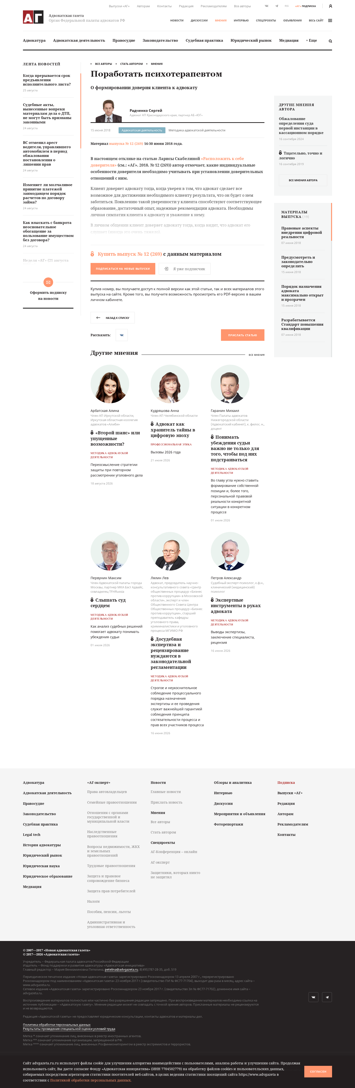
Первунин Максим (106, 578)
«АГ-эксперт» (98, 782)
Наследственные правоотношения (102, 833)
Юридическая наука (41, 866)
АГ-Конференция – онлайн (174, 851)
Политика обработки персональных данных (57, 1024)
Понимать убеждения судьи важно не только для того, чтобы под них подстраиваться (235, 448)
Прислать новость (166, 802)
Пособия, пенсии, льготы (109, 911)
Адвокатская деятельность (79, 40)
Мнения (221, 20)
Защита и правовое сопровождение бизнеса (108, 878)
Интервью (241, 20)
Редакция (186, 6)
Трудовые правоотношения (111, 865)
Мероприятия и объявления (239, 814)
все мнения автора (303, 180)
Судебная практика (204, 40)
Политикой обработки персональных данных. (91, 1080)
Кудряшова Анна (165, 410)
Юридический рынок (251, 40)
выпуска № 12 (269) (126, 143)
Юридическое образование (47, 876)
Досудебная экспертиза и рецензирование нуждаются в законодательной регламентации (171, 653)
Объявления (292, 20)
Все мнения (256, 354)
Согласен (318, 1071)
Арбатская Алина (105, 410)
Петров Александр (226, 578)
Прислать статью (242, 335)
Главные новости (166, 791)
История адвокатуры (42, 845)
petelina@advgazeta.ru (121, 969)
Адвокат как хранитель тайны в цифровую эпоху (173, 429)
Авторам (143, 6)
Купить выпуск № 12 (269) (130, 254)
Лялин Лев (160, 578)
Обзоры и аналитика (233, 782)
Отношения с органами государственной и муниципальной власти (108, 817)
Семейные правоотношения (112, 802)
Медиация (288, 40)
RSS (287, 5)
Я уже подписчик (189, 268)
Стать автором (131, 64)
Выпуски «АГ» (119, 6)
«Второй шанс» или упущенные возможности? (115, 438)
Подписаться (123, 268)
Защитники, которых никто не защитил (175, 874)
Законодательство (160, 40)
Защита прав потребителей (111, 891)
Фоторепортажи (228, 824)
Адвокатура (34, 40)
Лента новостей (41, 64)
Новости (177, 20)
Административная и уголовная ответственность (111, 924)
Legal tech (31, 834)
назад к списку (117, 318)
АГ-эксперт (160, 862)
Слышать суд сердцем (108, 602)
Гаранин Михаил (225, 410)
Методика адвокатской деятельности (197, 130)
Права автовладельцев (107, 791)
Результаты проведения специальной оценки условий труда (69, 1029)
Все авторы (242, 6)
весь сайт (316, 20)
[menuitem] (34, 40)
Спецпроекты (266, 20)
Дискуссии (199, 20)
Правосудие (124, 40)
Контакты (164, 6)
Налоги (93, 901)
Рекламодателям (214, 6)
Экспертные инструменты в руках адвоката (236, 605)
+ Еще (311, 40)
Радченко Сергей (146, 110)
